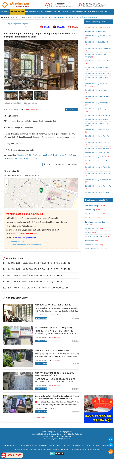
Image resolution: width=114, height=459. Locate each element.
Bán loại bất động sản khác (94, 249)
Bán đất (88, 232)
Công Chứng (66, 445)
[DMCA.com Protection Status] (57, 453)
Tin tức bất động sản (78, 12)
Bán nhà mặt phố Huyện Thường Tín (98, 186)
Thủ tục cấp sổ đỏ (78, 445)
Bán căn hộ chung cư (92, 206)
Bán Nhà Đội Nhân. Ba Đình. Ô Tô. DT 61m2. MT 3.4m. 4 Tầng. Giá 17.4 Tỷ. (33, 282)
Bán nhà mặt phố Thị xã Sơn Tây (97, 153)
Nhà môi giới (63, 12)
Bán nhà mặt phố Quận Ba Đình (96, 27)
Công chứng (65, 449)
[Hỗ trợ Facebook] (110, 445)
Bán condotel (89, 240)
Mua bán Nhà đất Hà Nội (27, 155)
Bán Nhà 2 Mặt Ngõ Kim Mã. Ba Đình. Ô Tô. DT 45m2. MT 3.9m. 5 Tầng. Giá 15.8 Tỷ (36, 269)
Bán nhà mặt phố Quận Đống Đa (96, 67)
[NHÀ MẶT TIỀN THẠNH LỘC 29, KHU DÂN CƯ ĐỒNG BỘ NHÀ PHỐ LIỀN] (18, 381)
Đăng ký (47, 27)
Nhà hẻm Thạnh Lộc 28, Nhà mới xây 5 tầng (53, 328)
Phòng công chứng (94, 449)
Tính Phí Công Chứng (92, 445)
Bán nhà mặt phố (91, 218)
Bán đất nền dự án (91, 228)
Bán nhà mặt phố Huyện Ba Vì (96, 31)
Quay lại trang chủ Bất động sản (17, 24)
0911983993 (72, 109)
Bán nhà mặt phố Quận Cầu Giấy (97, 42)
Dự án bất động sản (49, 12)
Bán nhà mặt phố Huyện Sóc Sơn (97, 148)
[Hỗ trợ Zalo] (110, 439)
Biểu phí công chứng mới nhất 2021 (25, 449)
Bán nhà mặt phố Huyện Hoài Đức (97, 90)
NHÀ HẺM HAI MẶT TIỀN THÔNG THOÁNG (53, 305)
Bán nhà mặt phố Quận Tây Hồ (96, 157)
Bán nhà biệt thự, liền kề (93, 214)
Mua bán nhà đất (17, 12)
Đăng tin (75, 27)
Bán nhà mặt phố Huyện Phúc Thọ (97, 136)
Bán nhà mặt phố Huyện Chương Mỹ (98, 48)
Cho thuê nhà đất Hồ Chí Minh (26, 158)
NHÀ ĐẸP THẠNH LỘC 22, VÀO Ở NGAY (52, 350)
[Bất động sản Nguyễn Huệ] (15, 4)
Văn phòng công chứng (97, 12)
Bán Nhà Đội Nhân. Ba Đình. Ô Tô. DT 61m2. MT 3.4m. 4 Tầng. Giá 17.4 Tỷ (33, 275)
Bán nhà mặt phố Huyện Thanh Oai (97, 167)
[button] (76, 65)
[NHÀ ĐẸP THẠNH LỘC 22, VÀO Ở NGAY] (18, 358)
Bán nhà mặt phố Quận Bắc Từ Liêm (98, 36)
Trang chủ (5, 12)
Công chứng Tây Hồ (25, 445)
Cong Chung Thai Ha (40, 445)
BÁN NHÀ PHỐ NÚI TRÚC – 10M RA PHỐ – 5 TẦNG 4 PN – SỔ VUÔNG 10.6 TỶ (35, 288)
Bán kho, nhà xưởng (92, 245)
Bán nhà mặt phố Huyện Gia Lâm (97, 73)
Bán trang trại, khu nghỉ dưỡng (96, 236)
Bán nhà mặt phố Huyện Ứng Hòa (97, 192)
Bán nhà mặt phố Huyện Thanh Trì (97, 173)
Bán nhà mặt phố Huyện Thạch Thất (98, 161)
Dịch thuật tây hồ (54, 445)
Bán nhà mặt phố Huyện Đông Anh (97, 61)
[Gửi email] (110, 452)
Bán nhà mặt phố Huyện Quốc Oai (97, 142)
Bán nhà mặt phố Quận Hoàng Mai (97, 103)
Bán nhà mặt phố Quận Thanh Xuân (98, 180)
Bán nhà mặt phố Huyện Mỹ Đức (97, 119)
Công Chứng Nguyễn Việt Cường (48, 449)
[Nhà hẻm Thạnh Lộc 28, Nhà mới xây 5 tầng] (18, 335)
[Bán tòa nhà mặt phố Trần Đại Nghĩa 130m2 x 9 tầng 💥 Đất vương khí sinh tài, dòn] (18, 404)
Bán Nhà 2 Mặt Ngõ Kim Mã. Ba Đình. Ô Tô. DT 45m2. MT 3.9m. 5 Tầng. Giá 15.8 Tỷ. (36, 263)
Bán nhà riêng (90, 210)
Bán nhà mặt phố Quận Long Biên (97, 109)
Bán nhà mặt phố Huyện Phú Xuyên (97, 130)
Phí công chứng (106, 445)
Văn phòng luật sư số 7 (10, 445)
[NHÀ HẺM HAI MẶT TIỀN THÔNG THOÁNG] (18, 313)
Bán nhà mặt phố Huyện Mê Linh (97, 115)
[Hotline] (3, 455)
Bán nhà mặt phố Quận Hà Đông (96, 77)
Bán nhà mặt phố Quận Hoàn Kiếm (97, 96)
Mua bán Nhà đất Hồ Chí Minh (51, 155)
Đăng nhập (61, 27)
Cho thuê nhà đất (32, 12)
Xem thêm (41, 417)
